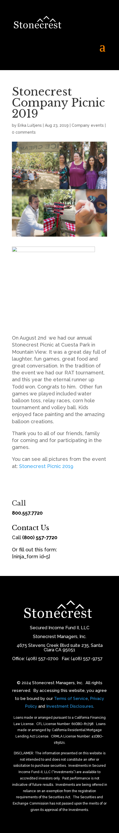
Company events (88, 125)
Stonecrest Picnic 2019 (46, 466)
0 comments (24, 132)
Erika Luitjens (30, 125)
